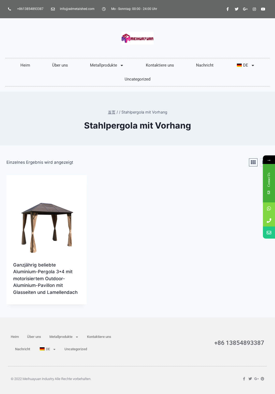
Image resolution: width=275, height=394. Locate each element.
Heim (25, 65)
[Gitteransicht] (253, 162)
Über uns (60, 65)
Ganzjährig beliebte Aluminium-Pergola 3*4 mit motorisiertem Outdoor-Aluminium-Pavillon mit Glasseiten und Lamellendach (45, 278)
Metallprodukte (103, 65)
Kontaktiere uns (160, 65)
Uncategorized (137, 79)
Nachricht (205, 65)
